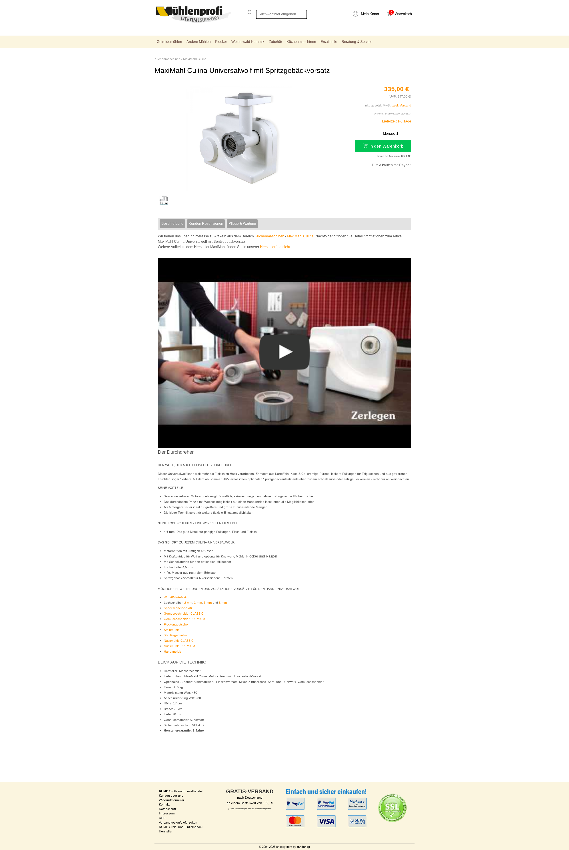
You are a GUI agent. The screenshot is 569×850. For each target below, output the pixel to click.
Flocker (221, 42)
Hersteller (165, 831)
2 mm (188, 602)
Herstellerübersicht (275, 247)
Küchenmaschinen (301, 42)
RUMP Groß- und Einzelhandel (180, 827)
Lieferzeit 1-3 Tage (396, 121)
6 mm (208, 602)
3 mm (198, 602)
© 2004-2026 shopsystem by (284, 846)
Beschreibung (172, 223)
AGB (162, 818)
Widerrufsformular (171, 800)
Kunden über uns (171, 795)
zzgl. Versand (401, 105)
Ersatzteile (329, 42)
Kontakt (164, 804)
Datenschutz (167, 809)
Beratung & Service (357, 42)
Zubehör (275, 42)
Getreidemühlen (169, 42)
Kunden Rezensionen (206, 223)
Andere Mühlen (198, 42)
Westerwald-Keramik (247, 42)
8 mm (223, 602)
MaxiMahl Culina (194, 59)
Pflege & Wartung (242, 223)
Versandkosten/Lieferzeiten (178, 822)
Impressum (167, 813)
